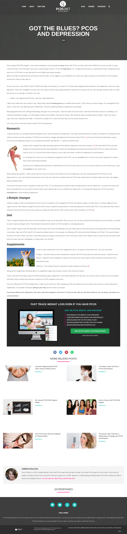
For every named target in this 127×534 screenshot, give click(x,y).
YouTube (115, 527)
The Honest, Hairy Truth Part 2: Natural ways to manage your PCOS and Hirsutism (111, 436)
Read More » (39, 371)
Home (63, 40)
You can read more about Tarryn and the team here (58, 478)
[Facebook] (52, 505)
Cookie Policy (109, 527)
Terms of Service (101, 527)
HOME (24, 6)
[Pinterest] (74, 505)
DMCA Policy (77, 527)
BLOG (83, 6)
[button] (109, 6)
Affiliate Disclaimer (85, 527)
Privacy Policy (93, 527)
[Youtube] (60, 505)
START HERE (41, 6)
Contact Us (70, 527)
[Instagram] (67, 505)
